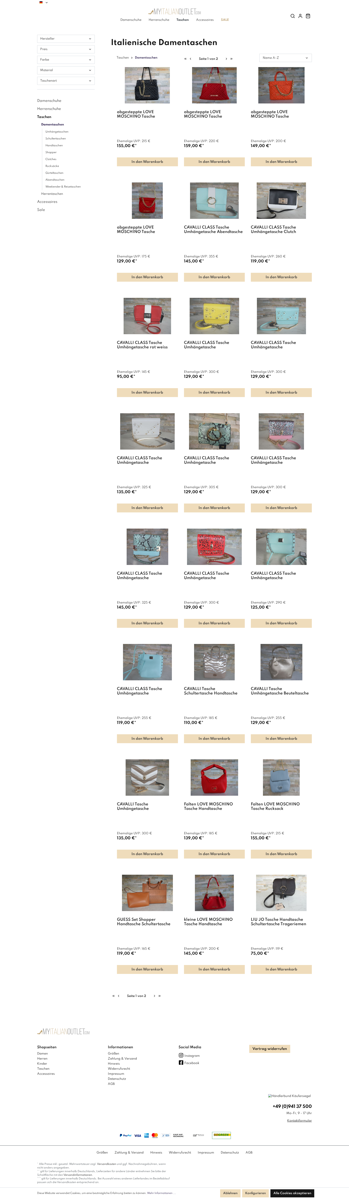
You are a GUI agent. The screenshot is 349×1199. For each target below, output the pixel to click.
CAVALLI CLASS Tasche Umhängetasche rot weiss (142, 345)
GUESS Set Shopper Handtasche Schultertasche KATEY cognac (143, 922)
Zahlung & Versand (122, 1058)
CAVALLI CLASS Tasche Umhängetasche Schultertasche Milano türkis (145, 576)
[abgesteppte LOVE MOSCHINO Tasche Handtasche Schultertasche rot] (214, 85)
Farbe (44, 59)
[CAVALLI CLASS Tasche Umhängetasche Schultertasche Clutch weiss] (147, 431)
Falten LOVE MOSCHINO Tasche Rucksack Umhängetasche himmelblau (279, 806)
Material (46, 70)
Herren (42, 1058)
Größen (113, 1053)
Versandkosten (106, 1164)
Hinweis (114, 1063)
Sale (41, 210)
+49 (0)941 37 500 (292, 1106)
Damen (42, 1053)
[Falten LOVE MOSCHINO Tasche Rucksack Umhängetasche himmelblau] (281, 777)
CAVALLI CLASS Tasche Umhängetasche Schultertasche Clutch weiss (144, 460)
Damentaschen (52, 124)
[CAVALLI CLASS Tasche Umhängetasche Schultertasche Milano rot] (214, 547)
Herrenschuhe (49, 109)
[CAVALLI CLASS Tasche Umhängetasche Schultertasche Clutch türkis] (281, 316)
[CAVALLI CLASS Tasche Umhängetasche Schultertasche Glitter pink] (281, 431)
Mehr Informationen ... (161, 1193)
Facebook (191, 1063)
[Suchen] (292, 16)
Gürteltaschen (54, 173)
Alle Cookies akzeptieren (292, 1193)
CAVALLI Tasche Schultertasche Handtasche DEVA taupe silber (211, 691)
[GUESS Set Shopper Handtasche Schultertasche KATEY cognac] (147, 893)
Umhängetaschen (56, 132)
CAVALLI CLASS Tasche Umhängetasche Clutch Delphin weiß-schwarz (273, 229)
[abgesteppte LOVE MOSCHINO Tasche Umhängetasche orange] (281, 85)
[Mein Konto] (300, 16)
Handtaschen (54, 145)
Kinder (42, 1063)
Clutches (50, 159)
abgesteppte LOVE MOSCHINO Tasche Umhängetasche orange (274, 114)
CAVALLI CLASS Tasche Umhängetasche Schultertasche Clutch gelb (210, 345)
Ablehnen (230, 1193)
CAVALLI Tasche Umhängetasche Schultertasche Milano (139, 806)
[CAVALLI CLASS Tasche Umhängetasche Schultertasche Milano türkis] (147, 547)
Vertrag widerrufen (269, 1049)
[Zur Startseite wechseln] (174, 12)
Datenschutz (117, 1079)
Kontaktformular (299, 1120)
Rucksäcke (52, 166)
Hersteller (47, 38)
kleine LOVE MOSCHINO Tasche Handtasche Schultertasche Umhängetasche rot (208, 922)
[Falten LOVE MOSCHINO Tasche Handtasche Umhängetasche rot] (214, 777)
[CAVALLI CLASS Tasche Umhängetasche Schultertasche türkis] (281, 547)
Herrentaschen (52, 194)
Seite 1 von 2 (208, 59)
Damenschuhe (49, 101)
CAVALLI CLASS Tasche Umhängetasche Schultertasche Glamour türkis (213, 460)
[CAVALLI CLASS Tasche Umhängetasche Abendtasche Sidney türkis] (214, 200)
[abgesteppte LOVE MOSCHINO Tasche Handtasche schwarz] (147, 85)
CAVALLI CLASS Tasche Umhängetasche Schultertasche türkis (273, 576)
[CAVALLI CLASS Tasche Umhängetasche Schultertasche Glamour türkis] (214, 431)
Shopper (51, 152)
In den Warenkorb (147, 162)
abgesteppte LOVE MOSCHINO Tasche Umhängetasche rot (136, 229)
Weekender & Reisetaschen (63, 186)
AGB (111, 1084)
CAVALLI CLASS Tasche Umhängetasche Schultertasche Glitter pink (277, 460)
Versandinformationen (77, 1175)
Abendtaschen (54, 180)
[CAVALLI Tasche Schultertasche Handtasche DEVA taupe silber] (214, 662)
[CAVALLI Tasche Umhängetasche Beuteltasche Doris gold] (281, 662)
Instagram (192, 1056)
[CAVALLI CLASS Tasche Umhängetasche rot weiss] (147, 316)
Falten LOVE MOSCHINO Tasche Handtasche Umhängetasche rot (208, 806)
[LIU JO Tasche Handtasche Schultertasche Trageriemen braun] (281, 893)
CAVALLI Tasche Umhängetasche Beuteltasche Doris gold (280, 691)
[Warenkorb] (308, 16)
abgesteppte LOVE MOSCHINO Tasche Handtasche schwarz (137, 114)
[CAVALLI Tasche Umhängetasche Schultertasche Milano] (147, 777)
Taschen (44, 117)
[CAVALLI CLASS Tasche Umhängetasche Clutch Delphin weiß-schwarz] (281, 200)
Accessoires (47, 202)
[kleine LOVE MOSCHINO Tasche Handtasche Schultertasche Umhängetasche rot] (214, 893)
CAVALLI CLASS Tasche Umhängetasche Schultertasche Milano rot (209, 576)
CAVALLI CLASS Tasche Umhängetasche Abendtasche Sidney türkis (213, 229)
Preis (43, 49)
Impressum (116, 1074)
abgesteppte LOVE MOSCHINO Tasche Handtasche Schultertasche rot (214, 114)
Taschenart (48, 80)
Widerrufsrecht (119, 1068)
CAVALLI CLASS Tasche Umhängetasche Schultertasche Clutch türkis (278, 345)
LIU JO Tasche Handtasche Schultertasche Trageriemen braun (278, 922)
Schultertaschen (55, 138)
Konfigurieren (255, 1193)
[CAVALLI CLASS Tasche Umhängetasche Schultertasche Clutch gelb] (214, 316)
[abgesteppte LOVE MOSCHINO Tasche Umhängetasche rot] (147, 200)
